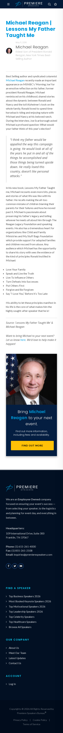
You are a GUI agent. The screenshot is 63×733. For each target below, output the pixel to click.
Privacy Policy (20, 720)
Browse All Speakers (20, 627)
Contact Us (15, 663)
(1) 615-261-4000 (25, 546)
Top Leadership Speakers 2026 (26, 611)
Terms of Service (31, 724)
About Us (14, 647)
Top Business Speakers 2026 (24, 596)
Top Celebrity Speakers (21, 616)
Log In (12, 683)
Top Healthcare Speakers (22, 621)
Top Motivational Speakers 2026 (27, 606)
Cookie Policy (40, 720)
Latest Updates (17, 658)
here (23, 340)
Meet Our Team (17, 652)
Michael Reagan (15, 80)
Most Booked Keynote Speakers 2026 (30, 601)
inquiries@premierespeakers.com (33, 554)
